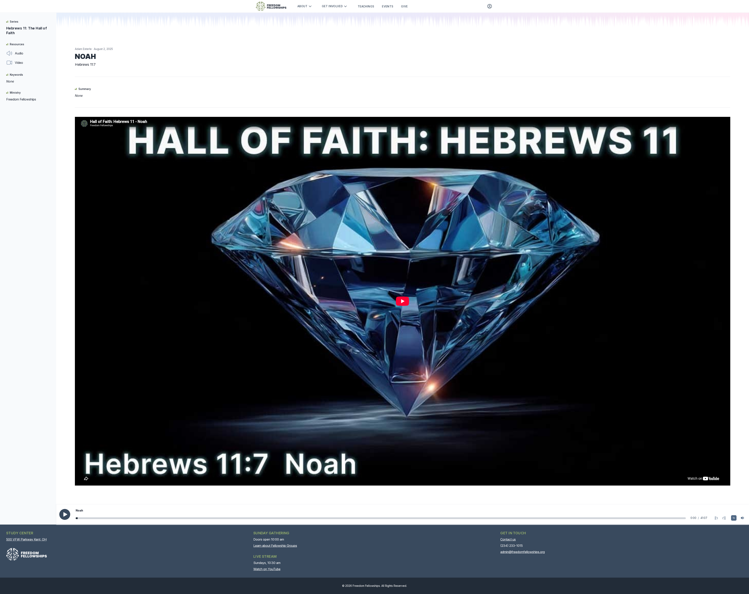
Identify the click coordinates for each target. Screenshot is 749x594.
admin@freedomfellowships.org (522, 552)
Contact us (508, 539)
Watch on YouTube (266, 569)
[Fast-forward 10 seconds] (724, 518)
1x (734, 517)
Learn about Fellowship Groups (275, 546)
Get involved (332, 6)
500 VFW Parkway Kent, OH (26, 539)
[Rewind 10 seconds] (716, 518)
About (302, 6)
